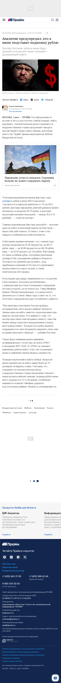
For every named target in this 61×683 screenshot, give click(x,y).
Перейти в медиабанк (40, 93)
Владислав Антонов (12, 408)
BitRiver (27, 408)
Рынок (50, 408)
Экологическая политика (12, 661)
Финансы (6, 412)
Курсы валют (20, 412)
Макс (25, 100)
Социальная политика (11, 658)
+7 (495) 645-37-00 (11, 576)
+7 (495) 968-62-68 (38, 577)
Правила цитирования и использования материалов (23, 649)
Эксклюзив (39, 408)
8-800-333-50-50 (11, 585)
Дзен (36, 100)
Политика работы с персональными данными (20, 652)
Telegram (49, 100)
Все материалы (15, 111)
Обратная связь (10, 567)
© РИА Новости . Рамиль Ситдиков (16, 93)
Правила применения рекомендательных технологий (23, 655)
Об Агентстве (8, 564)
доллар (32, 412)
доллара (6, 201)
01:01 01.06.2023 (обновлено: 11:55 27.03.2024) (22, 33)
